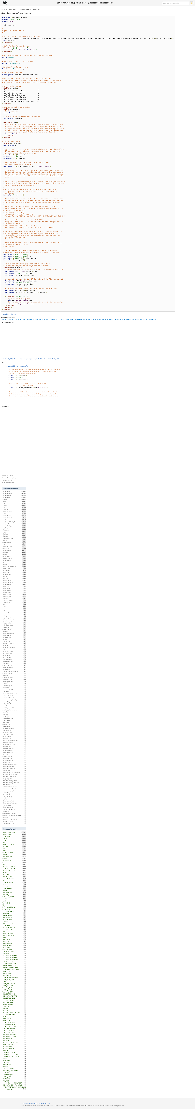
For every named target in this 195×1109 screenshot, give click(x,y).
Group (14, 609)
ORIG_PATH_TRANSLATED (14, 1057)
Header (70, 319)
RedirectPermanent (14, 647)
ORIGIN (14, 858)
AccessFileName (14, 760)
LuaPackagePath (14, 752)
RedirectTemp (14, 574)
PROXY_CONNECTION (14, 966)
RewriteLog (14, 726)
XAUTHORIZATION (14, 951)
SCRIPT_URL (14, 972)
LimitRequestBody (14, 633)
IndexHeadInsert (14, 690)
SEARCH (14, 937)
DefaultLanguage (14, 625)
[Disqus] (88, 438)
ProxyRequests (14, 779)
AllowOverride (14, 595)
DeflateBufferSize (14, 797)
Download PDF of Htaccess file (17, 366)
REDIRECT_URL (14, 976)
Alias (14, 605)
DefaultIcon (14, 663)
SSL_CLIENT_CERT (14, 1032)
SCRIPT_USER (14, 1077)
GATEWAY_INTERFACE (14, 1014)
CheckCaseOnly (14, 734)
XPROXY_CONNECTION (14, 968)
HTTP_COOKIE (14, 889)
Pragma (14, 885)
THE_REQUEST (14, 877)
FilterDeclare (14, 592)
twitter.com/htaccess (8, 482)
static (14, 848)
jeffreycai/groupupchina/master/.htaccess (24, 9)
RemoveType (14, 637)
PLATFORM (14, 1061)
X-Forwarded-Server (14, 1024)
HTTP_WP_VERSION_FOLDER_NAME (14, 1087)
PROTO (14, 891)
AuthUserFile (22, 319)
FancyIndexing (14, 621)
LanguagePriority (14, 681)
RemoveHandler (14, 613)
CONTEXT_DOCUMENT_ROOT (14, 1083)
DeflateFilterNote (14, 704)
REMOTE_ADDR (14, 895)
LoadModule (14, 669)
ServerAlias (14, 770)
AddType (14, 520)
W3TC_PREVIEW (14, 923)
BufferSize (14, 811)
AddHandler (14, 570)
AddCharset (14, 548)
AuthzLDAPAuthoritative (14, 740)
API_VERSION (14, 1018)
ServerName (14, 655)
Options (75, 319)
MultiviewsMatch (14, 750)
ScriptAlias (14, 716)
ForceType (14, 599)
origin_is (14, 1010)
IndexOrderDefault (14, 667)
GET (14, 862)
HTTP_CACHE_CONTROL (14, 978)
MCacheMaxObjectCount (14, 783)
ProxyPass (14, 712)
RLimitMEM (14, 795)
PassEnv (14, 714)
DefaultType (14, 692)
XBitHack (14, 675)
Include (14, 540)
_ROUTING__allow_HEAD (14, 955)
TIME (14, 850)
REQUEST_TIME (14, 1046)
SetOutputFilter (14, 546)
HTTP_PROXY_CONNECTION (14, 1026)
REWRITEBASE (14, 915)
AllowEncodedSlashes (14, 764)
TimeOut (14, 639)
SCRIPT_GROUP (14, 1044)
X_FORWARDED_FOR (14, 964)
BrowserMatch (14, 558)
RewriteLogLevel (14, 718)
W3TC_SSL (14, 931)
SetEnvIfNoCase (14, 538)
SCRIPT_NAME (14, 990)
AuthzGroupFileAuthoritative (14, 772)
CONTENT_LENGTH (14, 1000)
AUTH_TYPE (14, 1016)
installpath (14, 1063)
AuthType (15, 319)
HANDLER (14, 921)
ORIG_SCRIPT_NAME (14, 1052)
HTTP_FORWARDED (14, 1022)
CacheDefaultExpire (14, 809)
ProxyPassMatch (14, 742)
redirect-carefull (14, 1004)
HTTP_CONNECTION (14, 984)
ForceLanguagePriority (14, 700)
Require (102, 319)
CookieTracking (14, 756)
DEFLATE (14, 838)
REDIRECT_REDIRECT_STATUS (14, 1085)
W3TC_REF (14, 947)
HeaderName (14, 641)
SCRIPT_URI (14, 1020)
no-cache (14, 887)
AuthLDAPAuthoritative (14, 787)
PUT (14, 881)
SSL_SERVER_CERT (14, 1028)
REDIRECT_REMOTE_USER (14, 1042)
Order (80, 319)
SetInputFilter (14, 746)
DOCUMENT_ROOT (14, 879)
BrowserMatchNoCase (14, 694)
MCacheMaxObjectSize (14, 781)
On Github (6, 314)
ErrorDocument (44, 319)
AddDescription (14, 653)
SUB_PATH (14, 1081)
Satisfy (14, 554)
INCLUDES (14, 846)
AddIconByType (14, 679)
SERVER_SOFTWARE (14, 1034)
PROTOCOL (14, 1079)
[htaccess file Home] (4, 2)
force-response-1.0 (14, 927)
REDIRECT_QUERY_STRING (14, 1012)
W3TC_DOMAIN (14, 1002)
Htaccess (34, 1103)
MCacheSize (14, 785)
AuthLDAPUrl (14, 724)
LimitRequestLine (14, 807)
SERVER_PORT (14, 856)
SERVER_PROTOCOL (14, 1038)
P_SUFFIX (14, 1006)
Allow (5, 9)
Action (14, 607)
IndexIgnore (14, 568)
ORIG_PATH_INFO (14, 1075)
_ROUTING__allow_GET (14, 957)
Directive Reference (8, 480)
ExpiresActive (54, 319)
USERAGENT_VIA (14, 961)
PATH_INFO (14, 939)
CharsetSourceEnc (14, 677)
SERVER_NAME (14, 893)
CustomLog (14, 720)
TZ (14, 905)
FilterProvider (14, 588)
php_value (91, 319)
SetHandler (14, 603)
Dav (14, 649)
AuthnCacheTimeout (14, 813)
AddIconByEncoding (14, 698)
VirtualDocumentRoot (150, 319)
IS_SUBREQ (14, 953)
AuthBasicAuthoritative (14, 710)
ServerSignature (14, 582)
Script (14, 514)
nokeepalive (14, 913)
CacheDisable (14, 730)
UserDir (14, 684)
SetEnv (14, 564)
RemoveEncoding (14, 728)
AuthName (8, 319)
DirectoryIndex (35, 319)
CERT (14, 982)
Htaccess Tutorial (7, 475)
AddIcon (14, 645)
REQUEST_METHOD (14, 870)
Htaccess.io (25, 1103)
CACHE (14, 899)
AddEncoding (14, 542)
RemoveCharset (14, 696)
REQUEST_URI (53, 359)
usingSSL (14, 1008)
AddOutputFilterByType (14, 522)
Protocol (14, 631)
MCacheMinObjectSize (14, 777)
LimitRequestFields (14, 801)
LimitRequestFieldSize (14, 803)
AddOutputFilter (14, 601)
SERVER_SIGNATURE (14, 1036)
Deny (28, 319)
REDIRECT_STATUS (14, 866)
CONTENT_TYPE (14, 929)
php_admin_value (14, 651)
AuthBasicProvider (14, 643)
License (13, 314)
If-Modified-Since (14, 935)
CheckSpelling (14, 665)
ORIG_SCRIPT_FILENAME (14, 1055)
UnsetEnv (14, 706)
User (141, 319)
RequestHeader (14, 550)
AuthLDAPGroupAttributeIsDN (14, 815)
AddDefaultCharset (14, 528)
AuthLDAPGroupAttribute (14, 819)
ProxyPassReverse (14, 748)
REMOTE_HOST (14, 945)
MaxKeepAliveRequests (14, 775)
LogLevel (14, 754)
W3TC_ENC (14, 903)
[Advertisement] (88, 341)
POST (14, 864)
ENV (2, 359)
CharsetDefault (14, 673)
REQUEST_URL (14, 974)
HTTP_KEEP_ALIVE (14, 980)
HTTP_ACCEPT (14, 925)
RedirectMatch (14, 560)
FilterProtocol (14, 590)
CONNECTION (14, 949)
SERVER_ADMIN (14, 933)
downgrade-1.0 (14, 917)
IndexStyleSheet (14, 661)
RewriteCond (118, 319)
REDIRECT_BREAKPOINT (14, 1071)
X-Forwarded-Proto (14, 907)
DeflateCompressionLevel (14, 671)
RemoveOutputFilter (14, 744)
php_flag (84, 319)
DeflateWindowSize (14, 823)
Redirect (97, 319)
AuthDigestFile (14, 738)
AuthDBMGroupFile (14, 768)
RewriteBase (109, 319)
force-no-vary (14, 860)
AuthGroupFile (14, 597)
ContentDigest (14, 686)
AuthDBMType (14, 793)
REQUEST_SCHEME (14, 998)
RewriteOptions (14, 584)
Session (14, 576)
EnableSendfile (14, 762)
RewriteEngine (126, 319)
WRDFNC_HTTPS (14, 992)
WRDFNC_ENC (14, 988)
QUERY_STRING (14, 852)
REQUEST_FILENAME (40, 359)
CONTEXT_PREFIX (14, 911)
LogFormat (14, 722)
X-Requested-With (14, 897)
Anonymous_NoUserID (14, 789)
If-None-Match (14, 943)
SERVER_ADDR (14, 875)
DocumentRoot (14, 659)
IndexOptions (14, 617)
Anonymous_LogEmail (14, 791)
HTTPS (17, 359)
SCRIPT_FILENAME (14, 844)
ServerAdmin (14, 736)
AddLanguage (14, 657)
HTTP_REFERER (14, 883)
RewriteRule (135, 319)
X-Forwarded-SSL (14, 1069)
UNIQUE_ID (14, 1073)
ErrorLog (14, 799)
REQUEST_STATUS (14, 1048)
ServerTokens (14, 556)
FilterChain (14, 586)
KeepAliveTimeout (14, 821)
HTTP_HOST (9, 359)
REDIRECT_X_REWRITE (14, 996)
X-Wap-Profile (14, 909)
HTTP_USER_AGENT (14, 868)
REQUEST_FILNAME (14, 994)
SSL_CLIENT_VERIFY (14, 1030)
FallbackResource (14, 619)
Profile (14, 901)
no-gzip (23, 359)
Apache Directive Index (9, 478)
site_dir (14, 1059)
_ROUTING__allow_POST (14, 959)
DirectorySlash (14, 623)
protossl (29, 359)
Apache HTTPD (44, 1103)
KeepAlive (14, 627)
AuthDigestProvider (14, 708)
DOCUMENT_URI (13, 1089)
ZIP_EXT (14, 1067)
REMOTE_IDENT (14, 1050)
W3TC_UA (14, 941)
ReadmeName (14, 635)
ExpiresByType (14, 526)
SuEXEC (14, 817)
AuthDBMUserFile (14, 766)
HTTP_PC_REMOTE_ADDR (14, 970)
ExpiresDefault (63, 319)
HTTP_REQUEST (14, 986)
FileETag (14, 534)
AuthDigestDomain (14, 758)
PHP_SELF (14, 1040)
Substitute (14, 688)
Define (14, 611)
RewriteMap (14, 702)
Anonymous (14, 615)
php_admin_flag (14, 732)
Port (14, 562)
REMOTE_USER (14, 919)
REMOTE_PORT (14, 1065)
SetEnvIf (14, 552)
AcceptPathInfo (14, 629)
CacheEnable (14, 805)
